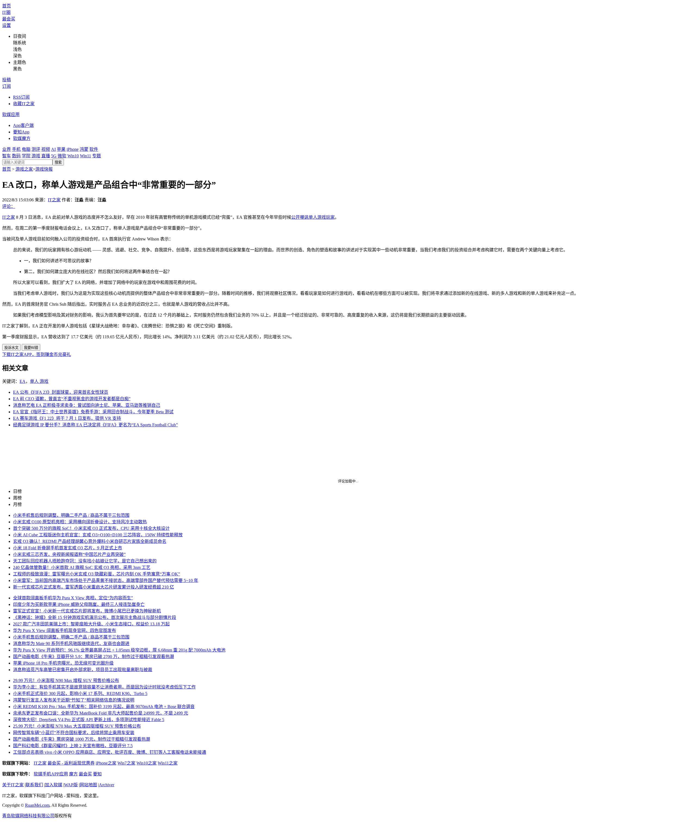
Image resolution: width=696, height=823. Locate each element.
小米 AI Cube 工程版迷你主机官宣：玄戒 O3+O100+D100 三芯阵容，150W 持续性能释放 (98, 535)
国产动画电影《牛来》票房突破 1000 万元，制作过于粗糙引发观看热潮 (81, 739)
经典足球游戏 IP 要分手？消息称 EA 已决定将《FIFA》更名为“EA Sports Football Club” (95, 425)
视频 (45, 149)
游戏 (36, 156)
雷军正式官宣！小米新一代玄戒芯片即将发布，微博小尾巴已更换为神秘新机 (87, 611)
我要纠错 (31, 348)
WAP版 (71, 785)
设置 (6, 25)
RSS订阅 (21, 97)
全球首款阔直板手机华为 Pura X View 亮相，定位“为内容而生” (73, 598)
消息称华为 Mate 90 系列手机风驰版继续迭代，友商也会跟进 (71, 643)
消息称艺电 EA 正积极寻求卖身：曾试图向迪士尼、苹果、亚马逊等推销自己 (86, 405)
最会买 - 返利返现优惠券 (71, 763)
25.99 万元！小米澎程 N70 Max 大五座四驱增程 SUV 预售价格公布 (77, 726)
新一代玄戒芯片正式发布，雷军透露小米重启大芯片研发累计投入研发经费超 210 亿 (93, 587)
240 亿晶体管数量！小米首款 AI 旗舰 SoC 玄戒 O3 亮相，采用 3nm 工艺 (81, 567)
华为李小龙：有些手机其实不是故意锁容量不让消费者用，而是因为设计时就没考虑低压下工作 (104, 687)
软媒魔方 (21, 138)
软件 (93, 149)
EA (23, 381)
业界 (6, 149)
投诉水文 (11, 348)
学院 (26, 156)
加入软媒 (53, 785)
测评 (36, 149)
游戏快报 (44, 169)
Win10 (73, 156)
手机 (16, 149)
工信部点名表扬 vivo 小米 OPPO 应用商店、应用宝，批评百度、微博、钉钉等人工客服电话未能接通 (109, 752)
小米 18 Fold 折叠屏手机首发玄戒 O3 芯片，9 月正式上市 (67, 548)
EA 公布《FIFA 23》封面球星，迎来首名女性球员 (60, 392)
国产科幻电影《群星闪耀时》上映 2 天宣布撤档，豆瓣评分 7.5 (73, 745)
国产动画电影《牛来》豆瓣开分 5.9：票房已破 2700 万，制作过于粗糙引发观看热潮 (93, 656)
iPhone (73, 149)
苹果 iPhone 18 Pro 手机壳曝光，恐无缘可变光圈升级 (63, 663)
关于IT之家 (13, 785)
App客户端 (23, 125)
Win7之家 (126, 763)
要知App (21, 132)
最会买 (8, 19)
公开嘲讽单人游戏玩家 (313, 217)
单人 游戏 (39, 381)
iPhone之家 (106, 763)
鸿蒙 (84, 149)
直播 (45, 156)
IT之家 (54, 200)
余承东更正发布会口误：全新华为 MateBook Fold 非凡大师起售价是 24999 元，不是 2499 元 (100, 713)
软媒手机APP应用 (51, 774)
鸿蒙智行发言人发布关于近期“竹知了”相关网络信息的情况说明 (73, 700)
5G (54, 156)
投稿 (6, 79)
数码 (16, 156)
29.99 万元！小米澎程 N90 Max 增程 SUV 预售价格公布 (66, 680)
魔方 (73, 774)
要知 (97, 774)
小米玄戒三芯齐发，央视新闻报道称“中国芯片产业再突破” (69, 554)
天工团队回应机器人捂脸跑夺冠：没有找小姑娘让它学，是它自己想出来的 (85, 561)
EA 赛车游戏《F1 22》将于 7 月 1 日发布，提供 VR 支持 (67, 418)
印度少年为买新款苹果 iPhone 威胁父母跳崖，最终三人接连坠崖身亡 (79, 604)
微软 (62, 156)
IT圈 (6, 12)
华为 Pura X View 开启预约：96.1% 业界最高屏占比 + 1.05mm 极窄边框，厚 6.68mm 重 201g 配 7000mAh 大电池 (119, 650)
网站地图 (88, 785)
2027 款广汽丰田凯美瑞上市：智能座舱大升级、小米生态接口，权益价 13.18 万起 (91, 624)
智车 (6, 156)
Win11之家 (168, 763)
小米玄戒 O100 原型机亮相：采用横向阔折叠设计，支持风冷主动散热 (80, 522)
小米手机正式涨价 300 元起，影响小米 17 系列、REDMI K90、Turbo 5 (80, 693)
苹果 (61, 149)
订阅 (6, 86)
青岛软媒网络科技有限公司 (28, 815)
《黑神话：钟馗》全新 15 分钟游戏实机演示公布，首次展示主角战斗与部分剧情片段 (94, 617)
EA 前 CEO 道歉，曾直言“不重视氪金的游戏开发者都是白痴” (71, 398)
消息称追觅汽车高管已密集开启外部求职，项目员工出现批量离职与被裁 (82, 669)
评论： (8, 206)
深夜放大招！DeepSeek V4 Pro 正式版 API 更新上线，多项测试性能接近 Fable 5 (88, 719)
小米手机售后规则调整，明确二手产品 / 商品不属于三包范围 (71, 515)
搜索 (58, 162)
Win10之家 (146, 763)
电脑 (26, 149)
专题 (96, 156)
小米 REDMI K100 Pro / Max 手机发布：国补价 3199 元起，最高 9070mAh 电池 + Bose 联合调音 (104, 706)
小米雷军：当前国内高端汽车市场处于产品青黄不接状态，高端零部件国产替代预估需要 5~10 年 (105, 580)
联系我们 (34, 785)
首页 (6, 6)
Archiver (106, 785)
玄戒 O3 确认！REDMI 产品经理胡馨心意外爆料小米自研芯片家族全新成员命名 (89, 541)
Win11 (85, 156)
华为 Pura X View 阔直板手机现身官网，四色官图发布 (64, 630)
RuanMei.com (37, 805)
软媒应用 (11, 114)
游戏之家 (24, 169)
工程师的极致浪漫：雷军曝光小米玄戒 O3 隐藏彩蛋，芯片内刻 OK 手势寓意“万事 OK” (96, 574)
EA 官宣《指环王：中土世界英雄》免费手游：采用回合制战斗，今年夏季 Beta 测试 (93, 411)
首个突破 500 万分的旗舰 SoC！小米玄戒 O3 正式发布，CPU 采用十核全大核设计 (91, 528)
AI (53, 149)
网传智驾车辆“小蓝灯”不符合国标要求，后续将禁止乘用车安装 (73, 732)
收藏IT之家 (24, 103)
